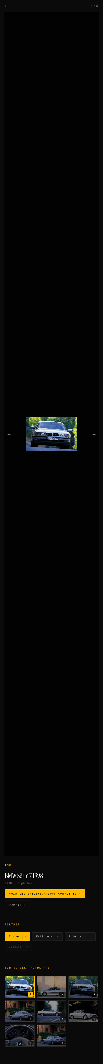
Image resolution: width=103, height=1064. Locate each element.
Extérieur (47, 936)
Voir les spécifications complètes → (45, 893)
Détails (18, 946)
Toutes (17, 936)
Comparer (17, 905)
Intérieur (80, 936)
